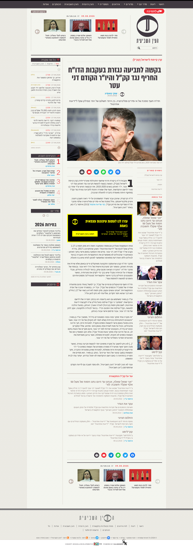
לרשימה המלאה (35, 148)
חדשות (50, 64)
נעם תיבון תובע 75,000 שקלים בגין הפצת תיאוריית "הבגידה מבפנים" (45, 111)
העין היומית (88, 4)
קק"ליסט (127, 431)
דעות (152, 4)
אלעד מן (51, 204)
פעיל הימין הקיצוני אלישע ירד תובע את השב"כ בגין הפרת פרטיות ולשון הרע (45, 90)
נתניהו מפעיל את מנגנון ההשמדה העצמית (45, 192)
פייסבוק (51, 284)
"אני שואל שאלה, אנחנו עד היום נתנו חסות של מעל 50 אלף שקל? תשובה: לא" (102, 383)
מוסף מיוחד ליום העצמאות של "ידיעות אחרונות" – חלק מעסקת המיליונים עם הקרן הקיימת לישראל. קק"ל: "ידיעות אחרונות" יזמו (150, 326)
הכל (57, 64)
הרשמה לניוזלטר (38, 12)
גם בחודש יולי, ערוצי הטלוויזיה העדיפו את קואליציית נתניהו (47, 268)
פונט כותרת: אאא (42, 538)
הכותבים (56, 4)
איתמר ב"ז (128, 399)
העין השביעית (38, 64)
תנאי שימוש (131, 538)
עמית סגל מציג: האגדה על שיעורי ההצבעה (44, 172)
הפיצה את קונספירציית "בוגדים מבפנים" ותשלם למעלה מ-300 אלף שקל (45, 182)
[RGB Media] (98, 543)
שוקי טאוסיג (111, 93)
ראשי (161, 4)
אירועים (116, 4)
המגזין (160, 185)
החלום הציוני (125, 417)
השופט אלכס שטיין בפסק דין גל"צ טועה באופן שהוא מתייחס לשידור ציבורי (81, 37)
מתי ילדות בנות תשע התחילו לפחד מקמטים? (107, 36)
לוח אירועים (122, 526)
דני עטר (159, 180)
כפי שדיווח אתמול (97, 204)
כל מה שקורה (48, 60)
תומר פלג (51, 175)
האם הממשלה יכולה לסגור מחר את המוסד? (44, 201)
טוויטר (93, 538)
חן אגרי (57, 272)
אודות (46, 4)
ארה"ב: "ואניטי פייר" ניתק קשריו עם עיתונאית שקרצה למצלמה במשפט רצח (47, 135)
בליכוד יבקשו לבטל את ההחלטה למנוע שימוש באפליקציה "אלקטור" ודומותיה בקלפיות (45, 257)
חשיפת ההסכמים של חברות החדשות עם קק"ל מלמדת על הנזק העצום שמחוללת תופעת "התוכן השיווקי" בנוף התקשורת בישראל (149, 290)
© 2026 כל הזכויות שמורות (147, 538)
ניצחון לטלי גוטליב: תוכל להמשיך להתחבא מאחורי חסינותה (55, 37)
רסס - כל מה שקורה (78, 538)
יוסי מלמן (51, 195)
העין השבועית (71, 4)
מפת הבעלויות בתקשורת (102, 526)
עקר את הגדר (125, 403)
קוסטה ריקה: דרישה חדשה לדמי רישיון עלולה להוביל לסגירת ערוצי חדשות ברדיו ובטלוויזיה (46, 122)
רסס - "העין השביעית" (58, 538)
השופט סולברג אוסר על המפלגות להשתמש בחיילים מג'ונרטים (46, 246)
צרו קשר (115, 538)
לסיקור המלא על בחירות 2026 (41, 277)
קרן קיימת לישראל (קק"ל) (147, 59)
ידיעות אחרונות (156, 189)
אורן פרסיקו (50, 166)
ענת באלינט (128, 413)
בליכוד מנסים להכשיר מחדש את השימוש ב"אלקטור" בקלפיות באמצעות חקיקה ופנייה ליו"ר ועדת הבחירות (46, 234)
